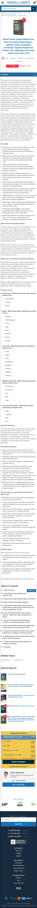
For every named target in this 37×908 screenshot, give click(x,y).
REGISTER (18, 824)
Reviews (18, 856)
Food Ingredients (18, 660)
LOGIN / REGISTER (18, 883)
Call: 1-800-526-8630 (18, 781)
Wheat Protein (6, 660)
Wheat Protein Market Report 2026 (16, 674)
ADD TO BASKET (18, 762)
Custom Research (18, 868)
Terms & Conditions (25, 903)
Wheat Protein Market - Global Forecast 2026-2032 (21, 706)
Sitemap (9, 903)
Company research (18, 865)
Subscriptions (18, 871)
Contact (18, 877)
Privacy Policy (15, 903)
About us (18, 850)
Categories (18, 863)
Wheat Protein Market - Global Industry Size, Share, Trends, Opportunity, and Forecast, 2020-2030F (21, 685)
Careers (18, 853)
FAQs (18, 880)
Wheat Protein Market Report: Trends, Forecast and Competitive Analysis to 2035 (21, 696)
